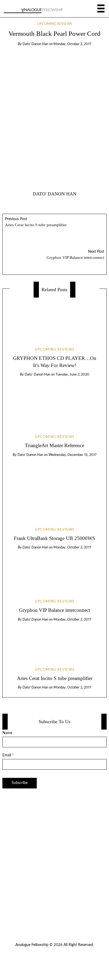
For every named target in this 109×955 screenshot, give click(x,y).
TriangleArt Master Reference (54, 445)
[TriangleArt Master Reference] (54, 401)
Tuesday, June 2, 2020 (72, 374)
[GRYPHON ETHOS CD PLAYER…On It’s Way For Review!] (54, 317)
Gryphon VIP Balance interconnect (75, 255)
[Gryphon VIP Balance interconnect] (54, 570)
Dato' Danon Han (35, 44)
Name (7, 733)
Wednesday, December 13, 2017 (72, 455)
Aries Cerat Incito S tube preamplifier (36, 222)
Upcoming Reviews (54, 24)
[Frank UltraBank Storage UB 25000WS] (54, 487)
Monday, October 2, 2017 (72, 44)
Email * (8, 755)
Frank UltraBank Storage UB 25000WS (54, 538)
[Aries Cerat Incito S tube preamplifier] (54, 639)
